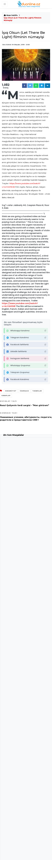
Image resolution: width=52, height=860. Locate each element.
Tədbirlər (37, 391)
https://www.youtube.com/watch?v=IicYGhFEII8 (20, 305)
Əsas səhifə (12, 15)
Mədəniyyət (10, 391)
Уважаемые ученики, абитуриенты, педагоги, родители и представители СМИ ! (26, 416)
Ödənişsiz (24, 391)
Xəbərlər (5, 395)
